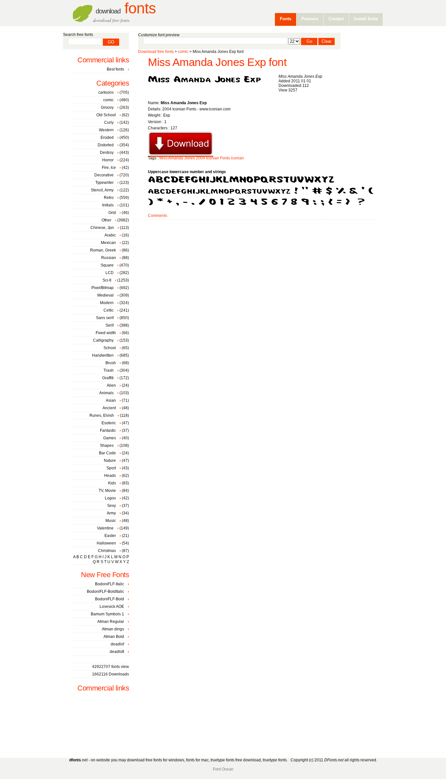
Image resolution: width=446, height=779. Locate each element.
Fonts (126, 8)
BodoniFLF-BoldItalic (105, 591)
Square (107, 265)
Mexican (108, 242)
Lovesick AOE (112, 606)
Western (106, 130)
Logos (110, 498)
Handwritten (103, 355)
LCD (109, 272)
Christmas (107, 550)
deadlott (117, 651)
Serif (109, 325)
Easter (110, 535)
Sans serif (105, 318)
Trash (109, 370)
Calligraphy (103, 340)
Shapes (107, 445)
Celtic (109, 310)
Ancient (109, 408)
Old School (106, 115)
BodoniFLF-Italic (109, 584)
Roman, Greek (103, 250)
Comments (157, 215)
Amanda (175, 158)
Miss (163, 158)
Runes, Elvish (101, 415)
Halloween (106, 543)
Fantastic (108, 430)
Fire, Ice (109, 167)
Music (110, 520)
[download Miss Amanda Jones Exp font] (180, 154)
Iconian (212, 158)
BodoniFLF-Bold (109, 599)
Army (111, 513)
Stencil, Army (102, 190)
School (110, 348)
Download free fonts (156, 51)
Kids (112, 483)
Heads (110, 475)
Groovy (107, 107)
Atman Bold (114, 636)
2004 (200, 158)
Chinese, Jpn (102, 227)
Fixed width (106, 333)
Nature (110, 460)
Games (109, 438)
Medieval (105, 295)
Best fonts (115, 69)
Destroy (107, 152)
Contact (336, 18)
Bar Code (107, 453)
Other (106, 220)
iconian (237, 158)
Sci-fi (107, 280)
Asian (111, 400)
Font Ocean (223, 769)
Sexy (111, 505)
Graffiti (108, 378)
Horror (108, 160)
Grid (112, 212)
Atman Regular (110, 621)
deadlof (117, 644)
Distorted (106, 145)
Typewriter (104, 182)
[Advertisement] (257, 240)
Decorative (104, 175)
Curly (109, 122)
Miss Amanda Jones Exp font (217, 62)
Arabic (110, 235)
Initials (108, 205)
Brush (110, 363)
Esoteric (109, 423)
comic (183, 51)
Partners (309, 18)
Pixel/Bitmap (102, 287)
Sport (111, 468)
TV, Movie (107, 490)
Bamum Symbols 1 (107, 614)
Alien (111, 385)
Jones (189, 158)
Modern (107, 302)
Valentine (105, 528)
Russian (108, 257)
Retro (109, 197)
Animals (106, 393)
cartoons (106, 92)
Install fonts (366, 18)
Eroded (107, 137)
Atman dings (113, 629)
